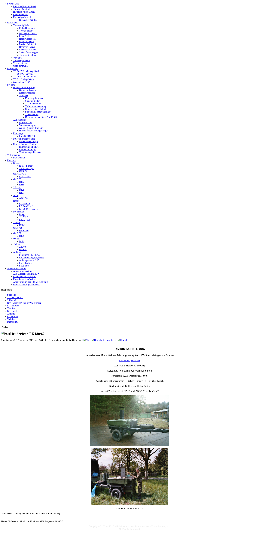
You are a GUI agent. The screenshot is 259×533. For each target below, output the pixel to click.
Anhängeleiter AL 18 (29, 260)
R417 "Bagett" (26, 165)
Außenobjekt (19, 120)
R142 (21, 182)
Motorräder (18, 211)
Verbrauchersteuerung (35, 106)
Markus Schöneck (27, 44)
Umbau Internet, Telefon (24, 144)
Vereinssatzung (20, 63)
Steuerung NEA (32, 101)
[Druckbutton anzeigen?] (104, 340)
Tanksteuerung (32, 114)
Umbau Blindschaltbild (36, 109)
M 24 (21, 241)
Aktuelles (23, 95)
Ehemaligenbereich (22, 17)
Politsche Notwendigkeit (24, 6)
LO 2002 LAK (26, 206)
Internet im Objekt (27, 149)
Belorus (23, 249)
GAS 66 (17, 179)
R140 (21, 190)
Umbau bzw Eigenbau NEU (26, 284)
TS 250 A (23, 217)
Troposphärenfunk (22, 9)
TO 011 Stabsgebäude (23, 79)
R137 (21, 192)
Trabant (16, 222)
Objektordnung (20, 66)
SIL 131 (17, 187)
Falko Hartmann (27, 28)
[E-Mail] (122, 340)
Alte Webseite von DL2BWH (27, 274)
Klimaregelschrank (34, 98)
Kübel (22, 225)
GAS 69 (17, 233)
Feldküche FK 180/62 (29, 255)
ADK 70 (23, 198)
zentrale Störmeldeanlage (31, 128)
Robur (16, 201)
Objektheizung (26, 122)
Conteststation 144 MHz (24, 276)
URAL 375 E (19, 174)
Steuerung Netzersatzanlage (38, 111)
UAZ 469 (17, 228)
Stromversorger (26, 168)
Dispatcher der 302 (28, 20)
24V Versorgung (33, 103)
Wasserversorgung (28, 125)
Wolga (16, 238)
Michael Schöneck (28, 33)
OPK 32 (23, 171)
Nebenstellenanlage (28, 141)
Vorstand (17, 57)
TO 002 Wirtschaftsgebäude (26, 71)
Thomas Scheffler (27, 55)
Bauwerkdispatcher (28, 90)
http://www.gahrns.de (129, 360)
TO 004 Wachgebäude (24, 74)
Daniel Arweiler (26, 41)
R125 (21, 236)
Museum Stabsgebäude (24, 138)
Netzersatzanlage (27, 93)
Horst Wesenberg (27, 39)
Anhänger (18, 252)
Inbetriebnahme (20, 14)
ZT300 (22, 246)
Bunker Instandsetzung (24, 87)
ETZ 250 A (24, 219)
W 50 (15, 195)
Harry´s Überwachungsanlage (33, 130)
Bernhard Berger (27, 47)
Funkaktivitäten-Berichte (25, 279)
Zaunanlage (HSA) (22, 82)
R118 (21, 184)
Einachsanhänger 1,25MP (31, 257)
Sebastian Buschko (28, 49)
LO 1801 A (24, 203)
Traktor (16, 244)
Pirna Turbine (25, 263)
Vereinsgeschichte (21, 60)
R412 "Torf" (25, 176)
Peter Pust (24, 36)
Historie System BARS (24, 12)
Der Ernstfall (19, 157)
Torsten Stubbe (26, 30)
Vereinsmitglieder (21, 25)
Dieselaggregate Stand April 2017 (41, 117)
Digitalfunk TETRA (29, 147)
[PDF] (86, 340)
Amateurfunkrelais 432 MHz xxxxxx (30, 282)
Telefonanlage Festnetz (30, 152)
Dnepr (22, 214)
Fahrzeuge (18, 133)
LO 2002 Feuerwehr (29, 209)
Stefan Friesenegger (28, 52)
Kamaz (16, 163)
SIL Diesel (24, 265)
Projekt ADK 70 (27, 136)
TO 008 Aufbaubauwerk (25, 76)
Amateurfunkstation (22, 271)
